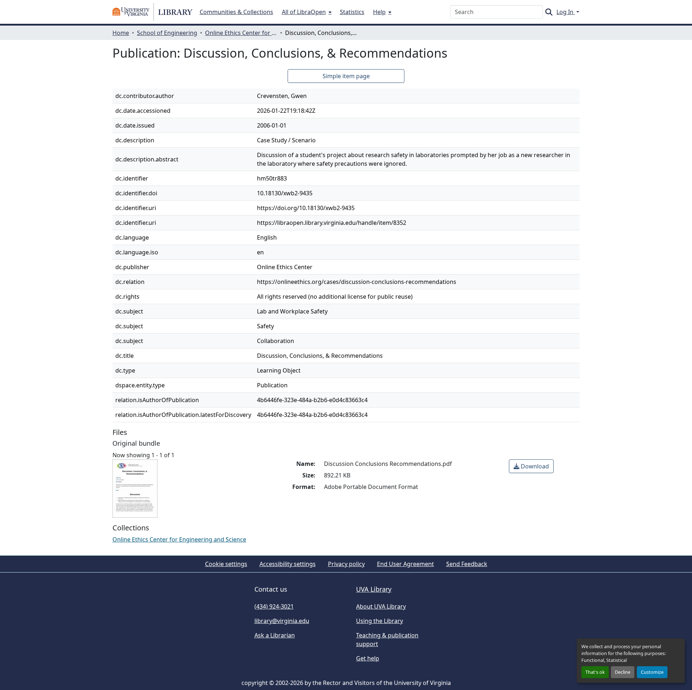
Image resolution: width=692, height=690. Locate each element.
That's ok (595, 672)
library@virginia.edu (281, 621)
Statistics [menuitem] (352, 12)
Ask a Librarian (274, 635)
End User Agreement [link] (405, 564)
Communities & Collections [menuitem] (236, 12)
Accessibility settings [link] (288, 564)
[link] (531, 466)
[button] (152, 12)
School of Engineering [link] (167, 33)
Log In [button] (565, 12)
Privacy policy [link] (346, 564)
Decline (622, 672)
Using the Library (379, 621)
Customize (652, 672)
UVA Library (373, 589)
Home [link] (120, 33)
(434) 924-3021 (274, 606)
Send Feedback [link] (466, 564)
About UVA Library (381, 606)
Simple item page (346, 76)
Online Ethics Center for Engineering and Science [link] (241, 33)
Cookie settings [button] (226, 564)
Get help (367, 658)
